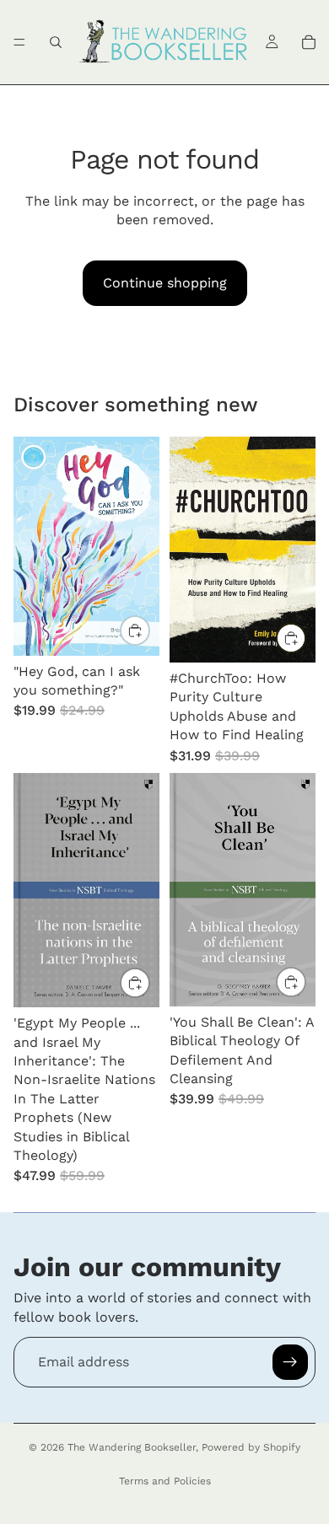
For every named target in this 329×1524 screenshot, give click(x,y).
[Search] (55, 42)
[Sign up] (290, 1362)
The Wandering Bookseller (131, 1447)
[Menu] (19, 42)
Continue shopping (165, 283)
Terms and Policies (165, 1481)
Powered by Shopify (251, 1447)
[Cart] (308, 42)
